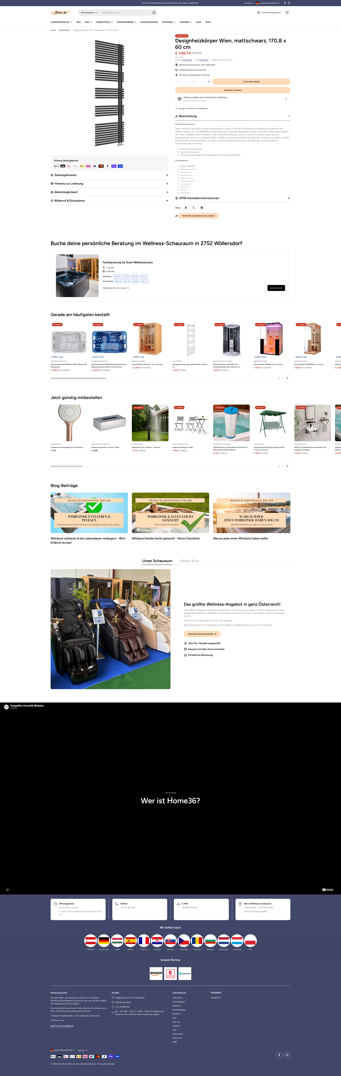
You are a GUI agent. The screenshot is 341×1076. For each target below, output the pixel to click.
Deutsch (247, 3)
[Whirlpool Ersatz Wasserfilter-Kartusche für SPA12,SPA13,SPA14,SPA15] (231, 423)
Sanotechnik (186, 60)
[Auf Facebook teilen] (186, 208)
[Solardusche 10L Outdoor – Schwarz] (150, 423)
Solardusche (137, 444)
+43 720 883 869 (122, 1007)
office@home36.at (123, 1002)
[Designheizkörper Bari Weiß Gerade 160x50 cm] (190, 340)
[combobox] (118, 12)
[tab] (157, 561)
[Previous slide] (279, 378)
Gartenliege (259, 444)
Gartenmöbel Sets (180, 444)
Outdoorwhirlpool (59, 361)
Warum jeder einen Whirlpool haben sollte (240, 538)
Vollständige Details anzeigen (114, 288)
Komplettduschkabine (222, 361)
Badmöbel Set (300, 444)
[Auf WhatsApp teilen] (194, 208)
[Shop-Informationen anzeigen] (286, 99)
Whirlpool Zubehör (221, 444)
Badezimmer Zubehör (100, 444)
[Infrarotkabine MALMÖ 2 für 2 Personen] (150, 340)
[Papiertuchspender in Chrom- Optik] (109, 423)
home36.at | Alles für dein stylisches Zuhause (76, 1064)
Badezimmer (64, 30)
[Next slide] (287, 378)
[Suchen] (154, 12)
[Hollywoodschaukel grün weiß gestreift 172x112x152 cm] (272, 423)
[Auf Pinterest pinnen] (202, 208)
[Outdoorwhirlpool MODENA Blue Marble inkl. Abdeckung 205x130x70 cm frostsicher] (109, 340)
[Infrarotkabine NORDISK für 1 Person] (312, 340)
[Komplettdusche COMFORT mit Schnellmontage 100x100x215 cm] (231, 340)
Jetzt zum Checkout (232, 90)
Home (53, 30)
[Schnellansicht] (83, 327)
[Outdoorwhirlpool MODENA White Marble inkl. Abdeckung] (69, 340)
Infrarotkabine (138, 361)
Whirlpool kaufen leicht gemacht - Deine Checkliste (166, 538)
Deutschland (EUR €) (269, 3)
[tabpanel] (170, 629)
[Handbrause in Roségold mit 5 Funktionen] (69, 423)
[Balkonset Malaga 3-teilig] (190, 423)
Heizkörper (203, 60)
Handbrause (56, 444)
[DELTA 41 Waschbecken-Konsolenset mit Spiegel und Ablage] (312, 423)
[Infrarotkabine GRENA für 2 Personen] (272, 340)
